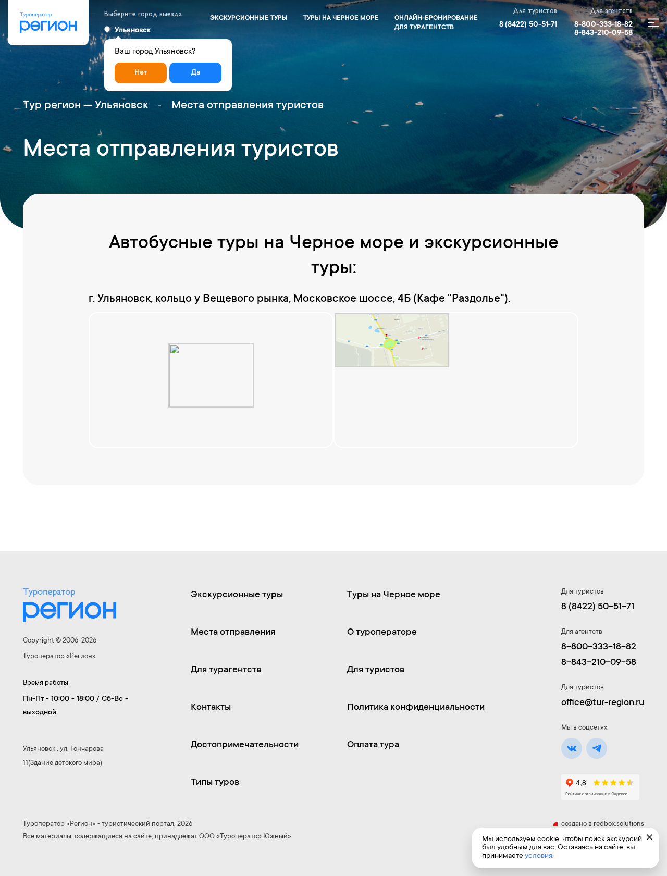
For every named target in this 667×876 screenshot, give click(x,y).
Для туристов (375, 670)
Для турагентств (226, 670)
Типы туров (215, 783)
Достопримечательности (245, 745)
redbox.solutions (619, 824)
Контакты (211, 707)
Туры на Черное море (341, 18)
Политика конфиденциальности (416, 707)
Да (195, 73)
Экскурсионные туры (249, 18)
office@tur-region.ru (602, 703)
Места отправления (233, 632)
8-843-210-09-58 (603, 33)
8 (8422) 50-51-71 (528, 25)
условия (538, 856)
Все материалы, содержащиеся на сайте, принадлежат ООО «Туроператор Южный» (157, 837)
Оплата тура (373, 745)
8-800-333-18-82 (603, 25)
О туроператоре (382, 632)
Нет (140, 73)
